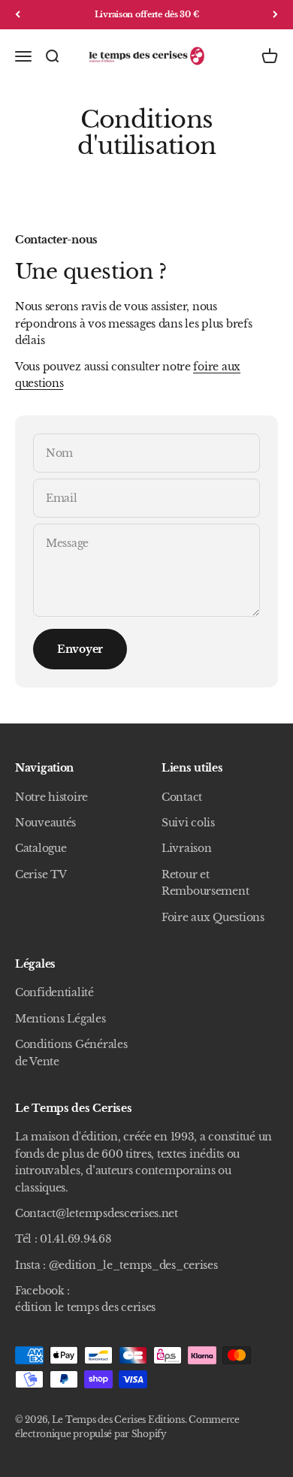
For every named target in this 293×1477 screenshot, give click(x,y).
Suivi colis (188, 822)
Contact (182, 797)
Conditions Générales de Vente (71, 1053)
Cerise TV (40, 874)
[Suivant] (275, 15)
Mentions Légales (60, 1018)
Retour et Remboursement (205, 883)
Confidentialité (54, 992)
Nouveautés (45, 822)
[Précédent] (17, 15)
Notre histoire (51, 797)
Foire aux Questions (213, 917)
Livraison (186, 848)
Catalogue (40, 848)
